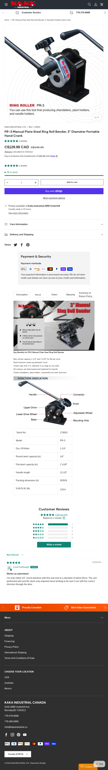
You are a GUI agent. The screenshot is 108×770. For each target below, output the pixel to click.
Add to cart (72, 182)
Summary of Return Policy (85, 294)
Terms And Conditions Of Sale (19, 658)
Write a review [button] (54, 544)
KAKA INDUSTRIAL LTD (15, 127)
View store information (18, 213)
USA (6, 677)
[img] (13, 562)
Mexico (8, 688)
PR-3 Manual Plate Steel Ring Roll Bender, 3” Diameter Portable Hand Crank (41, 20)
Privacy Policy (11, 647)
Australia (8, 683)
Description (22, 294)
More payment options (54, 198)
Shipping (8, 152)
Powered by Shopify (37, 763)
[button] (11, 141)
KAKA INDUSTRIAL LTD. (20, 763)
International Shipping (15, 652)
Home (6, 20)
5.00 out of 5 (61, 515)
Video (54, 294)
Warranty (70, 294)
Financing (9, 641)
